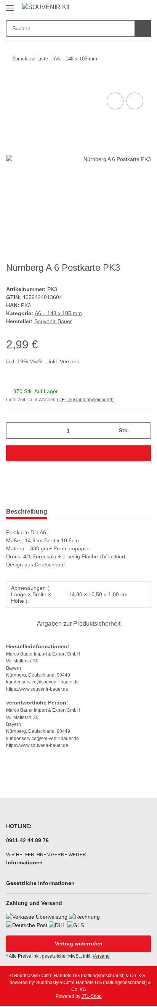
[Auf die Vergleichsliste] (115, 101)
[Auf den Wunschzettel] (135, 101)
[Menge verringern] (14, 430)
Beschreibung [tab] (26, 511)
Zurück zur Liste (30, 59)
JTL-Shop (92, 996)
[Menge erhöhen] (142, 430)
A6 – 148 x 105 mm (58, 313)
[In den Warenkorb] (12, 82)
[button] (120, 8)
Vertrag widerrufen (79, 943)
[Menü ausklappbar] (10, 5)
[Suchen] (143, 28)
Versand (70, 361)
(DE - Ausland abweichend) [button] (85, 399)
